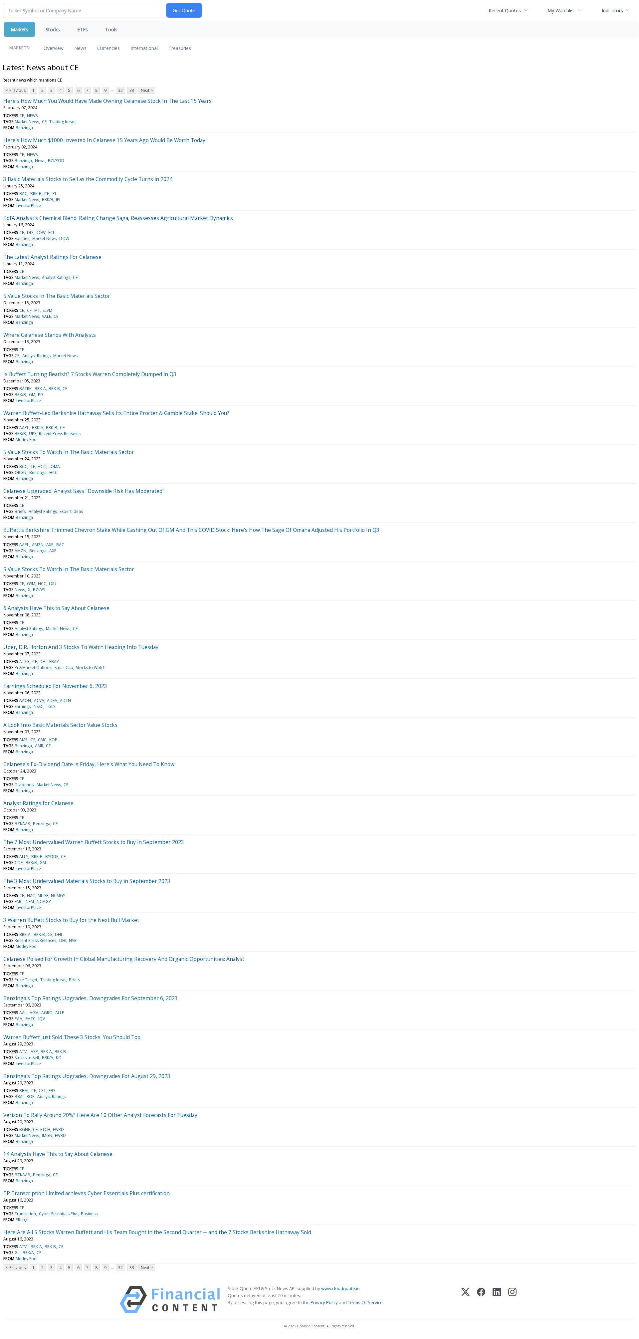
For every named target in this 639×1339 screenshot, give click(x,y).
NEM (30, 901)
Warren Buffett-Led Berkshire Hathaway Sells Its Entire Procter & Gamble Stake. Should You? (116, 413)
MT (37, 310)
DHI (43, 661)
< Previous (16, 90)
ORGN (20, 472)
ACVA (39, 700)
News (80, 48)
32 (120, 90)
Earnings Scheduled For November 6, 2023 (55, 686)
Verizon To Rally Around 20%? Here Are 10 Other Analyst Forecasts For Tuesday (100, 1115)
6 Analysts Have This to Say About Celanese (56, 608)
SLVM (47, 310)
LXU (52, 583)
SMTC (30, 1018)
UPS (32, 433)
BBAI (23, 1090)
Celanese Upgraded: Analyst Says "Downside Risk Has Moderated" (83, 491)
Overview (54, 48)
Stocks (53, 29)
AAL (23, 1012)
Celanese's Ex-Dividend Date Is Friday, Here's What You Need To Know (88, 764)
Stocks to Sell (27, 1057)
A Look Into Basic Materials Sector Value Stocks (60, 725)
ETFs (82, 29)
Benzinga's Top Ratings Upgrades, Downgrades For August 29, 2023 (86, 1076)
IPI (54, 193)
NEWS (32, 115)
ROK (31, 1096)
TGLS (50, 706)
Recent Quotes (505, 10)
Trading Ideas (62, 121)
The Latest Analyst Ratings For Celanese (52, 257)
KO (59, 1057)
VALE (46, 316)
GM (32, 394)
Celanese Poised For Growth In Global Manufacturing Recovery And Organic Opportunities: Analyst (123, 959)
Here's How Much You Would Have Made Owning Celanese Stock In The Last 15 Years (107, 101)
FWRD (58, 1129)
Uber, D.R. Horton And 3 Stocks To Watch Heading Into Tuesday (80, 647)
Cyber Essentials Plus (58, 1214)
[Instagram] (512, 1299)
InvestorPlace (28, 205)
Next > (147, 90)
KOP (53, 740)
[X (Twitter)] (465, 1299)
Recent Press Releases (60, 433)
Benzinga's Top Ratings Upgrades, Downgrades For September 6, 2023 (90, 998)
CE (21, 115)
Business (89, 1214)
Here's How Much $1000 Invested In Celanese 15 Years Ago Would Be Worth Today (104, 140)
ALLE (59, 1012)
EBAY (54, 661)
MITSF (43, 895)
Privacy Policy (324, 1302)
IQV (41, 1018)
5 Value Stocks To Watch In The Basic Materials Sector (68, 452)
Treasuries (179, 48)
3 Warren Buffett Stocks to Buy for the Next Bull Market (71, 920)
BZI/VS (39, 589)
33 (131, 90)
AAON (25, 700)
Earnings (23, 706)
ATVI (23, 1051)
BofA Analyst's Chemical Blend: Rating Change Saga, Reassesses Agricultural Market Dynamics (118, 218)
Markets (19, 29)
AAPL (24, 427)
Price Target (26, 980)
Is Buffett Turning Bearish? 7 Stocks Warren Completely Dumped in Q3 (89, 374)
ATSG (24, 661)
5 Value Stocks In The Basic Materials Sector (56, 296)
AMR (23, 740)
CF (29, 310)
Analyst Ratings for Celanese (38, 803)
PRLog (21, 1220)
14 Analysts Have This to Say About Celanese (57, 1154)
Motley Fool (27, 439)
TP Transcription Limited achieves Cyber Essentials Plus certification (86, 1193)
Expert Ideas (71, 511)
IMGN (47, 1135)
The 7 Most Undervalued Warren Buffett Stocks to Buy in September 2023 (93, 842)
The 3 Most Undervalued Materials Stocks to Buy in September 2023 (86, 881)
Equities (22, 238)
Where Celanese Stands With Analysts (49, 334)
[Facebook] (481, 1299)
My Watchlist (561, 10)
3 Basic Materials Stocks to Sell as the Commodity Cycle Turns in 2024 (87, 179)
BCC (23, 466)
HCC (42, 466)
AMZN (38, 545)
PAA (18, 1018)
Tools (111, 29)
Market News (27, 121)
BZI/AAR (22, 823)
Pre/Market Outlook (33, 667)
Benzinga (24, 127)
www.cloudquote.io (340, 1288)
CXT (42, 1090)
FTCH (45, 1129)
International (144, 48)
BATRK (25, 388)
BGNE (24, 1129)
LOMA (54, 466)
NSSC (38, 706)
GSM (31, 583)
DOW (41, 232)
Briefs (20, 511)
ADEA (52, 700)
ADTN (65, 700)
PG (40, 394)
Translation (25, 1214)
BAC (23, 193)
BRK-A (40, 388)
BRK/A (47, 1057)
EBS (52, 1090)
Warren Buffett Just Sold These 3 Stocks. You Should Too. (72, 1037)
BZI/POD (56, 160)
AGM (34, 1012)
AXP (50, 545)
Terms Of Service (365, 1302)
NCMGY (58, 895)
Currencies (108, 48)
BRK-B (36, 193)
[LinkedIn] (497, 1299)
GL (17, 1252)
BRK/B (47, 199)
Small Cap (64, 667)
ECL (51, 232)
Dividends (24, 784)
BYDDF (51, 856)
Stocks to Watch (91, 667)
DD (30, 232)
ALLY (23, 856)
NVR (73, 940)
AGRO (47, 1012)
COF (19, 862)
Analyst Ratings (56, 277)
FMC (31, 895)
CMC (42, 740)
